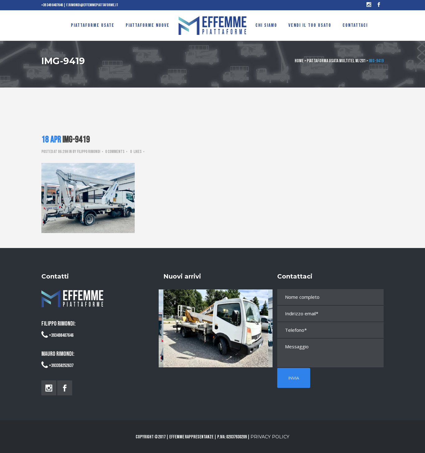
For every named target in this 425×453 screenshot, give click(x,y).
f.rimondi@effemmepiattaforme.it (92, 4)
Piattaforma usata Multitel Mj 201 (336, 61)
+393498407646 (61, 335)
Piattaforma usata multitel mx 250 (215, 322)
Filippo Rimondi (88, 151)
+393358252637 (61, 366)
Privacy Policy (269, 437)
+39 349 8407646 (52, 4)
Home (299, 61)
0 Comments (114, 151)
